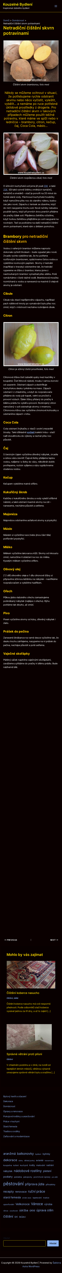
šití (16, 1216)
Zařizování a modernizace (16, 1136)
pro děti (55, 1177)
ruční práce (36, 1191)
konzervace (49, 1161)
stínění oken (26, 1198)
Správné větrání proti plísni (24, 1054)
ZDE (46, 186)
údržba (23, 1210)
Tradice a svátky (11, 1131)
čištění (10, 998)
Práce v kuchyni (11, 1121)
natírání (50, 1165)
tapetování (37, 1198)
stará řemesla (12, 1197)
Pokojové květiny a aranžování (18, 1116)
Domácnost (9, 1106)
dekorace (10, 1160)
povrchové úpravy (42, 1177)
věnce (5, 1211)
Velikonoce (22, 1204)
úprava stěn (44, 1210)
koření (16, 1165)
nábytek (7, 1171)
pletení (47, 1171)
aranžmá (9, 1153)
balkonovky (25, 1153)
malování (40, 1165)
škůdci (22, 1216)
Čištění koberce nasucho (23, 993)
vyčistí (31, 432)
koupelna (7, 1165)
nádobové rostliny (28, 1171)
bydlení (38, 1154)
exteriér (39, 1160)
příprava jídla (34, 1184)
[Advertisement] (31, 801)
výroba (48, 1204)
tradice (46, 1198)
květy (32, 1165)
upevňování (8, 1204)
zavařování (14, 1211)
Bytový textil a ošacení (14, 1096)
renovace (21, 1191)
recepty (8, 1191)
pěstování (13, 1183)
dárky (21, 1161)
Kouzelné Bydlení (17, 4)
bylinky (46, 1153)
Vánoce (37, 1204)
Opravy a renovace (13, 1111)
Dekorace (8, 1101)
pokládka (18, 1177)
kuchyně (24, 1165)
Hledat (6, 1238)
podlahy (8, 1176)
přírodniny (50, 1184)
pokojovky (27, 1177)
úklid (16, 998)
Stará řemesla (10, 1126)
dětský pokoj (29, 1160)
